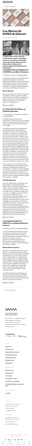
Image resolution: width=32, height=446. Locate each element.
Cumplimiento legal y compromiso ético (14, 385)
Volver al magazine (10, 6)
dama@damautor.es (10, 410)
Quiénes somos (9, 370)
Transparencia (9, 373)
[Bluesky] (15, 439)
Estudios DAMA (9, 360)
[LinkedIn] (18, 439)
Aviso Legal (8, 376)
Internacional (8, 363)
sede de (22, 75)
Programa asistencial (11, 355)
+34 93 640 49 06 (10, 422)
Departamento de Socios (12, 352)
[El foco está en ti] (16, 335)
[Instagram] (6, 439)
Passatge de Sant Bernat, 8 (12, 417)
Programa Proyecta (10, 357)
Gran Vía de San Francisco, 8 (12, 404)
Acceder (7, 393)
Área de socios (9, 349)
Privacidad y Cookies (11, 378)
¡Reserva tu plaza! (8, 105)
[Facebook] (21, 439)
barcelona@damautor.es (11, 424)
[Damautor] (16, 310)
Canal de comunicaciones (12, 381)
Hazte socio (8, 346)
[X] (12, 439)
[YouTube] (9, 439)
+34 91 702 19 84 (9, 408)
